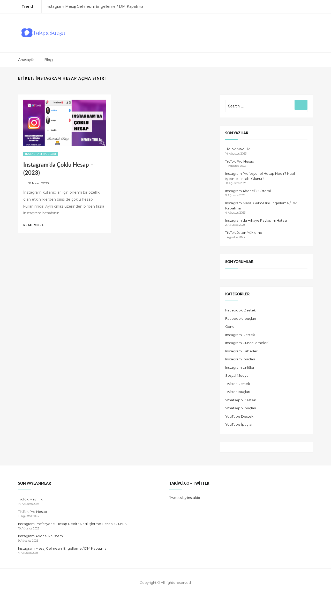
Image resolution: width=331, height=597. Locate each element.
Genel (230, 326)
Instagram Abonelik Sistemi (248, 191)
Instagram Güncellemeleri (246, 343)
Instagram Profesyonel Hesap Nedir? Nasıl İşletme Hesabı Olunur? (72, 524)
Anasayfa (26, 59)
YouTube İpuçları (239, 424)
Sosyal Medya (237, 375)
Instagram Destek (240, 335)
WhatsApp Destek (240, 400)
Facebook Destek (240, 310)
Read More (36, 225)
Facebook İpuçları (240, 318)
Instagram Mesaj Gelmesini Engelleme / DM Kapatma (94, 6)
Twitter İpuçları (237, 392)
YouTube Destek (239, 416)
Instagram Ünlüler (239, 367)
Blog (48, 59)
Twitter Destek (237, 384)
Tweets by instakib (184, 498)
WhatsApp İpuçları (240, 408)
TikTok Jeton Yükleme (243, 232)
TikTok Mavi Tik (237, 149)
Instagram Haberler (241, 351)
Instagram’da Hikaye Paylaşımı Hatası (256, 220)
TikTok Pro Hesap (239, 161)
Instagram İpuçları (40, 153)
